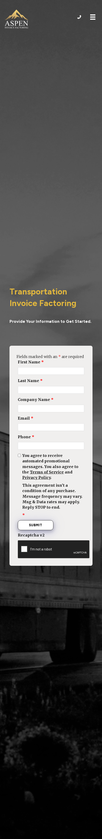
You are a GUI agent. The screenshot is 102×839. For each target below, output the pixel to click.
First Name (31, 362)
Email (25, 418)
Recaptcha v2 (31, 535)
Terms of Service (47, 472)
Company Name (36, 399)
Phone (26, 436)
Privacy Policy (36, 477)
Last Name (30, 380)
